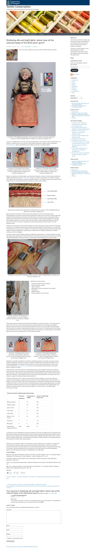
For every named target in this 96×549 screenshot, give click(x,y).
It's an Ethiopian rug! (77, 126)
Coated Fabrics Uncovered (78, 138)
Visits (73, 92)
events (73, 81)
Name (8, 525)
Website (8, 534)
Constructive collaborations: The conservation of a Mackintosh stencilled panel (79, 149)
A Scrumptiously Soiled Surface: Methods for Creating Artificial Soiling (80, 128)
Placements (75, 86)
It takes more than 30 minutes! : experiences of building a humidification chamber (26, 484)
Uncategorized (75, 91)
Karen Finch (75, 111)
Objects (14, 476)
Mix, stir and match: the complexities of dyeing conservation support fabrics (80, 154)
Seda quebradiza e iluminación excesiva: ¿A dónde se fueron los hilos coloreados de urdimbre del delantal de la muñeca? (33, 486)
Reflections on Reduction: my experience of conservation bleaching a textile (79, 132)
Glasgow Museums (10, 145)
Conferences (75, 80)
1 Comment (34, 46)
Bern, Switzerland (25, 177)
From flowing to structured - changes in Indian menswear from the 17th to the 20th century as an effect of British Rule (80, 144)
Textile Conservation (18, 6)
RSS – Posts (76, 74)
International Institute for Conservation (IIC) (81, 116)
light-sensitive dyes (22, 365)
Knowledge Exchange (77, 106)
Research (74, 88)
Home (9, 34)
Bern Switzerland (24, 476)
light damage (50, 476)
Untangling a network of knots (79, 140)
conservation (31, 476)
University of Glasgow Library (79, 105)
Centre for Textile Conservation (29, 34)
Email (8, 529)
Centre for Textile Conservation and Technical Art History (80, 104)
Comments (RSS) (53, 493)
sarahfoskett (28, 46)
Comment (9, 509)
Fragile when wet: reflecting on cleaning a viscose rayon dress (79, 123)
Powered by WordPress (23, 546)
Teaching (74, 89)
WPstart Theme (34, 546)
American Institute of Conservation (80, 114)
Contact (41, 34)
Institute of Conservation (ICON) (79, 113)
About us (16, 34)
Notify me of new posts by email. (15, 538)
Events (73, 83)
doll (36, 476)
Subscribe (74, 70)
